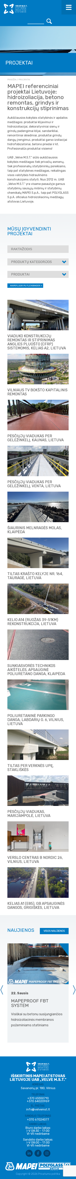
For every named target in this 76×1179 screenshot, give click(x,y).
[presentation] (1, 989)
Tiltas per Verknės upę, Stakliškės (30, 767)
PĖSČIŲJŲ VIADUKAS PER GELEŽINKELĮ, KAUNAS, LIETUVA (35, 438)
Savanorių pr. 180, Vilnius (38, 1088)
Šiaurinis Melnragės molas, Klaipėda (34, 530)
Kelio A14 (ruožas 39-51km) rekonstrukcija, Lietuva (32, 622)
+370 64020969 (38, 1101)
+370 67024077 (38, 1119)
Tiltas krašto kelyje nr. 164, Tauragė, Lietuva (35, 576)
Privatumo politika (49, 1174)
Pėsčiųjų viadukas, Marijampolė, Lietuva (28, 813)
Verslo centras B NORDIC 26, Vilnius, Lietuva (35, 859)
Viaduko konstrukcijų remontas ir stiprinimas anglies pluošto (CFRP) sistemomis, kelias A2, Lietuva (36, 342)
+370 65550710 (38, 1098)
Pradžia (11, 79)
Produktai (20, 274)
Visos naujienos (54, 931)
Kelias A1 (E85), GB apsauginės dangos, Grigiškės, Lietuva (36, 905)
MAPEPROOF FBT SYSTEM (29, 1003)
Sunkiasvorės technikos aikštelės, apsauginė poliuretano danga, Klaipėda (36, 669)
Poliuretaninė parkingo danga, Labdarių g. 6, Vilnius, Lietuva (35, 719)
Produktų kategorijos (31, 262)
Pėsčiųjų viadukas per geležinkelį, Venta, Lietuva (34, 484)
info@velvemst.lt (38, 1109)
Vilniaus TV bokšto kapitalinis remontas (37, 392)
